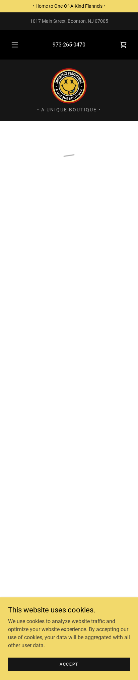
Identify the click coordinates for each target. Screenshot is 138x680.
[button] (14, 45)
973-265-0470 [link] (69, 44)
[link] (69, 86)
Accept (69, 664)
